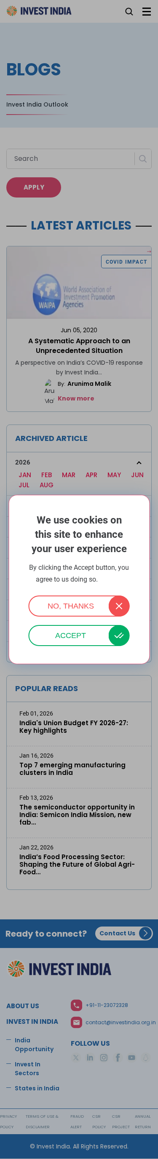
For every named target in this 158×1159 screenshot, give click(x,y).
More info (110, 580)
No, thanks (71, 606)
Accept (70, 635)
